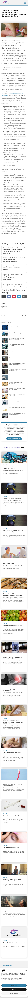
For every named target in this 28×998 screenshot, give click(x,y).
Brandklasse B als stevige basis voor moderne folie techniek (16, 339)
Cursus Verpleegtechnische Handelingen (12, 307)
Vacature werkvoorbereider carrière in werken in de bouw (17, 395)
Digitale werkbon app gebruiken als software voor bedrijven (16, 401)
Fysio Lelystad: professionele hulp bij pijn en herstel (16, 345)
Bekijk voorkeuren (14, 993)
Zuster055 (6, 168)
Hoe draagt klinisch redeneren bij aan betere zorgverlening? (14, 285)
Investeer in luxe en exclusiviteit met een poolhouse (16, 383)
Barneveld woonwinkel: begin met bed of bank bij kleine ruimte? (17, 414)
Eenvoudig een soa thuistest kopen (12, 815)
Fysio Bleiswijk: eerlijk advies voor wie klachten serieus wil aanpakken (17, 364)
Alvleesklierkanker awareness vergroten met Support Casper (17, 389)
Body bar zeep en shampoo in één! (12, 911)
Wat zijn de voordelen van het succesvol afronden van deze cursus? (14, 267)
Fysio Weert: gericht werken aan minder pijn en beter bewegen (16, 332)
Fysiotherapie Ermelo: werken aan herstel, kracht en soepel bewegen (16, 358)
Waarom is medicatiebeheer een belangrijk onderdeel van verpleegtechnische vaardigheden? (14, 276)
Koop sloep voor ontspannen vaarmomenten (15, 376)
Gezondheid (5, 19)
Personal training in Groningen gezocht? (13, 942)
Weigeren (14, 989)
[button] (26, 970)
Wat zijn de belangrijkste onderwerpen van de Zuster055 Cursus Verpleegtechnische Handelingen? (14, 250)
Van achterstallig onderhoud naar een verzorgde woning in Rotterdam (17, 351)
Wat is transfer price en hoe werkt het (17, 407)
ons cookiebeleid (14, 981)
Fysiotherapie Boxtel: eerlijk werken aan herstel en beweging (17, 370)
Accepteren (14, 985)
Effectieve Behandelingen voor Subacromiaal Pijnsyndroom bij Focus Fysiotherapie (13, 722)
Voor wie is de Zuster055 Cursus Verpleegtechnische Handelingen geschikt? (14, 259)
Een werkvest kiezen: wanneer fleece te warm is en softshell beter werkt (17, 326)
